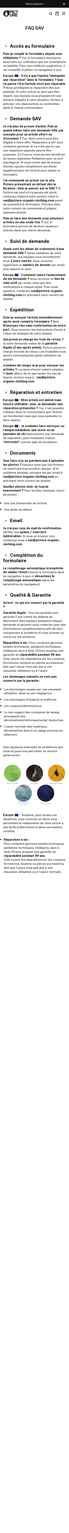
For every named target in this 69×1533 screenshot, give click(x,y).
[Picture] (10, 13)
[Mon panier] (57, 13)
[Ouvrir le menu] (63, 13)
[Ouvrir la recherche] (50, 13)
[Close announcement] (64, 4)
